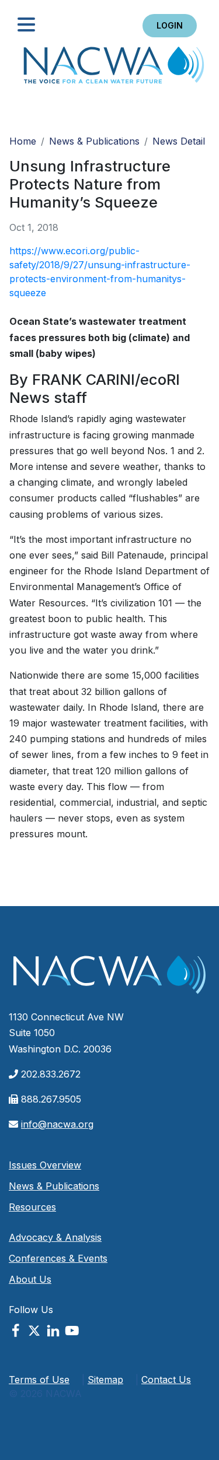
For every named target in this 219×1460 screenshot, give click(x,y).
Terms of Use (39, 1379)
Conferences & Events (58, 1258)
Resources (32, 1207)
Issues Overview (45, 1165)
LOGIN (170, 25)
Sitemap (105, 1379)
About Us (30, 1279)
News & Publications (94, 141)
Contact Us (166, 1379)
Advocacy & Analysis (55, 1237)
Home (113, 68)
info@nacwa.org (57, 1124)
